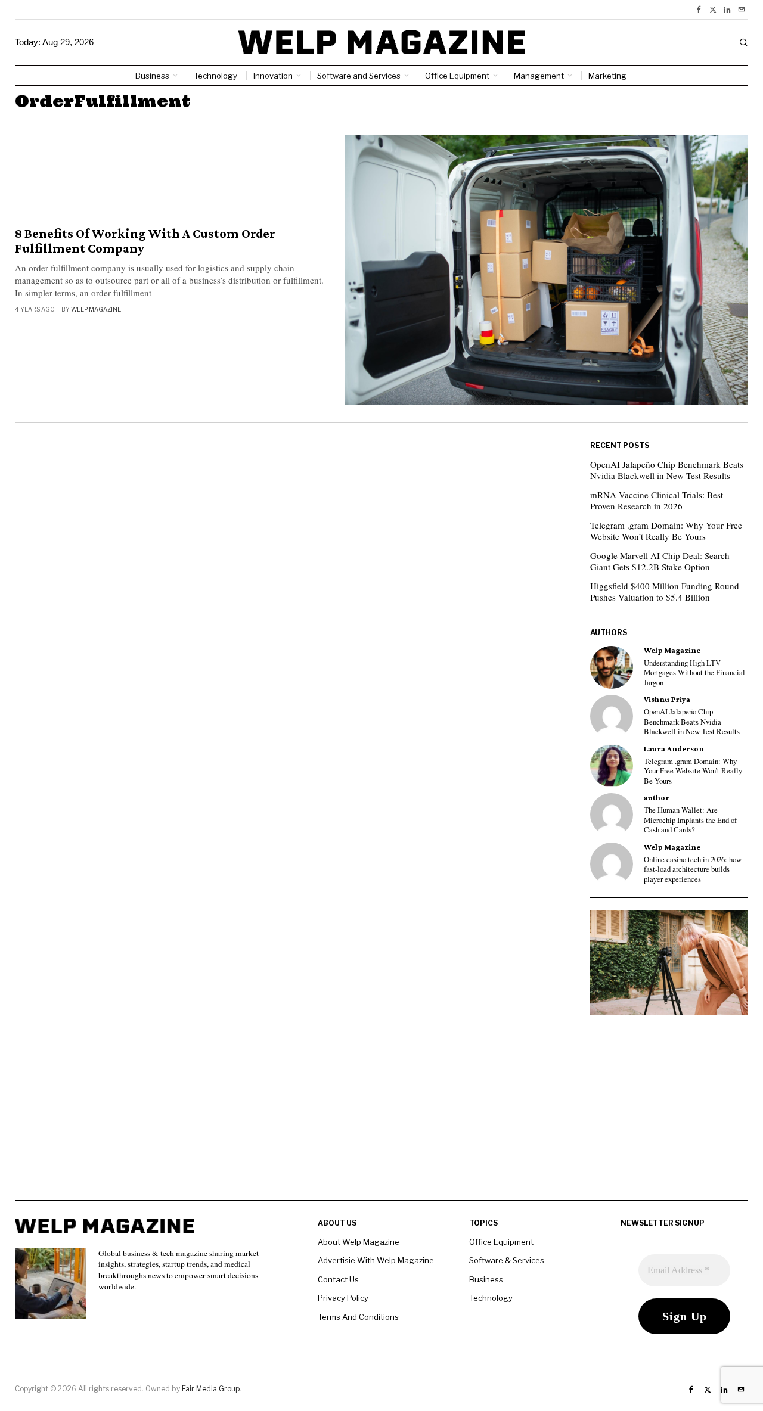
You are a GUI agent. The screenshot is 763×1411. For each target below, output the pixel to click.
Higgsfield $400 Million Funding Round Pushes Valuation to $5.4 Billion (664, 592)
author (656, 797)
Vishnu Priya (667, 699)
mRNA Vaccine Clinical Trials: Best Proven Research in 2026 (656, 500)
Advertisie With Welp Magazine (376, 1260)
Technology (491, 1298)
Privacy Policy (343, 1298)
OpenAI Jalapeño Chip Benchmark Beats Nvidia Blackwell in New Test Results (666, 470)
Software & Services (506, 1260)
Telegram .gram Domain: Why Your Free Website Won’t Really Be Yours (666, 531)
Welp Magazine (96, 309)
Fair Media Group (211, 1388)
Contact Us (338, 1279)
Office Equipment (501, 1242)
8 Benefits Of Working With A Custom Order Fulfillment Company (145, 240)
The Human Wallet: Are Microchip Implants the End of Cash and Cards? (690, 820)
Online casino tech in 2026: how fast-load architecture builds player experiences (693, 869)
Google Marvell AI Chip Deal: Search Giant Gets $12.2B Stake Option (660, 561)
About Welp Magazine (358, 1242)
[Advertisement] (381, 1116)
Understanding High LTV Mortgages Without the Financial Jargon (694, 673)
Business (486, 1279)
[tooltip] (698, 9)
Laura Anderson (674, 748)
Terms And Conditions (358, 1317)
